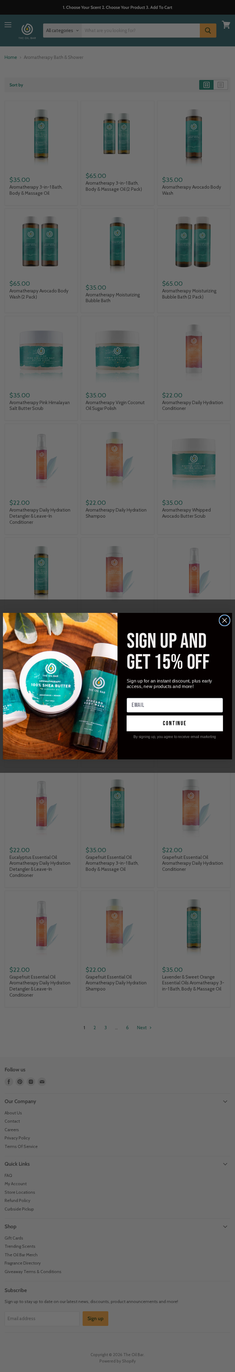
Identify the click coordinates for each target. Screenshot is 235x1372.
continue (175, 723)
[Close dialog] (224, 620)
